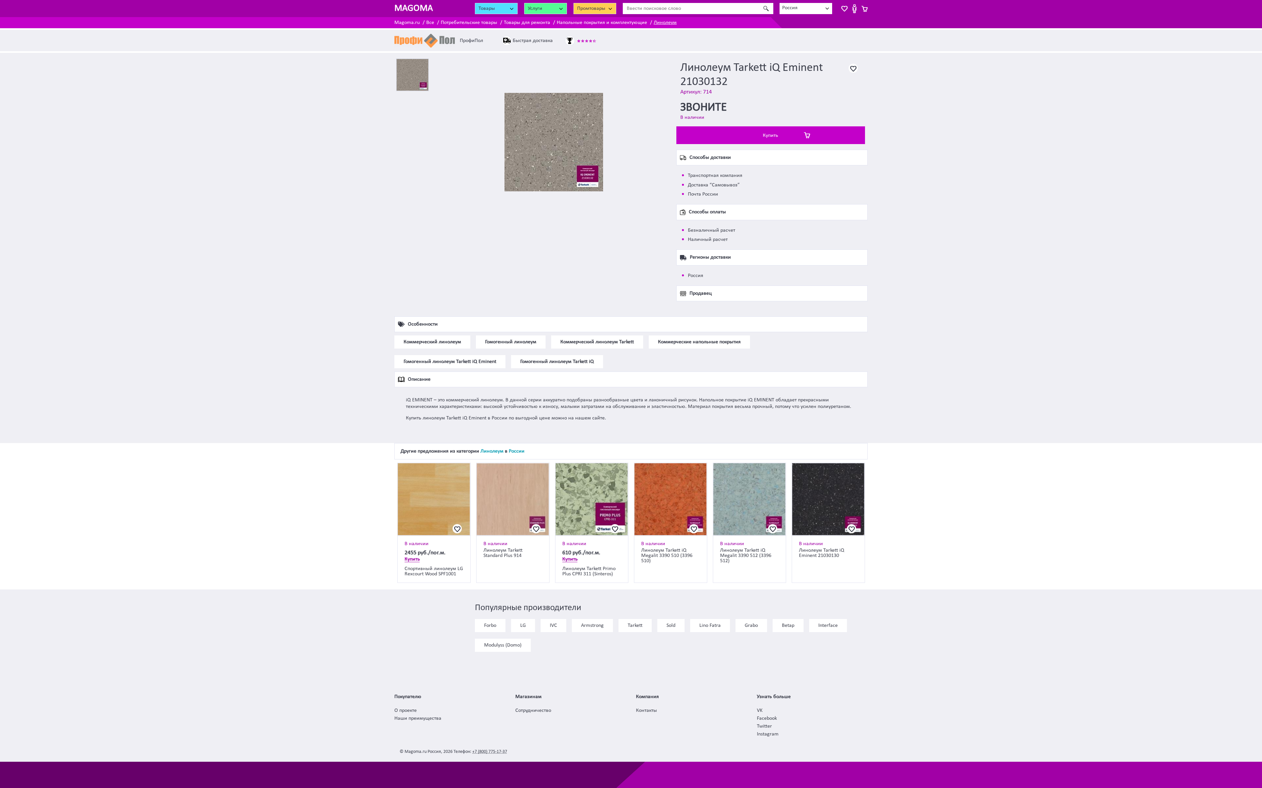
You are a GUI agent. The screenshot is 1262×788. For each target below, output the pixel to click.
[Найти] (766, 8)
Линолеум (665, 22)
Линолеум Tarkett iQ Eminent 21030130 (821, 553)
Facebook (767, 718)
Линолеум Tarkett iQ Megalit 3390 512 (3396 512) (745, 556)
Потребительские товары (469, 22)
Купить (770, 135)
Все (430, 22)
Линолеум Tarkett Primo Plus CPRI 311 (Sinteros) (589, 571)
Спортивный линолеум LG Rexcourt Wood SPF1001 (434, 571)
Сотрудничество (533, 710)
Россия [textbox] (790, 8)
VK (759, 710)
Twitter (764, 726)
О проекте (405, 710)
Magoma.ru (407, 22)
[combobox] (806, 8)
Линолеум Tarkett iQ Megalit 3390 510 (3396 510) (666, 556)
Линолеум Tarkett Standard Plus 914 (503, 553)
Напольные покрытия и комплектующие (602, 22)
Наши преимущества (417, 718)
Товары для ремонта (527, 22)
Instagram (768, 734)
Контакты (646, 710)
